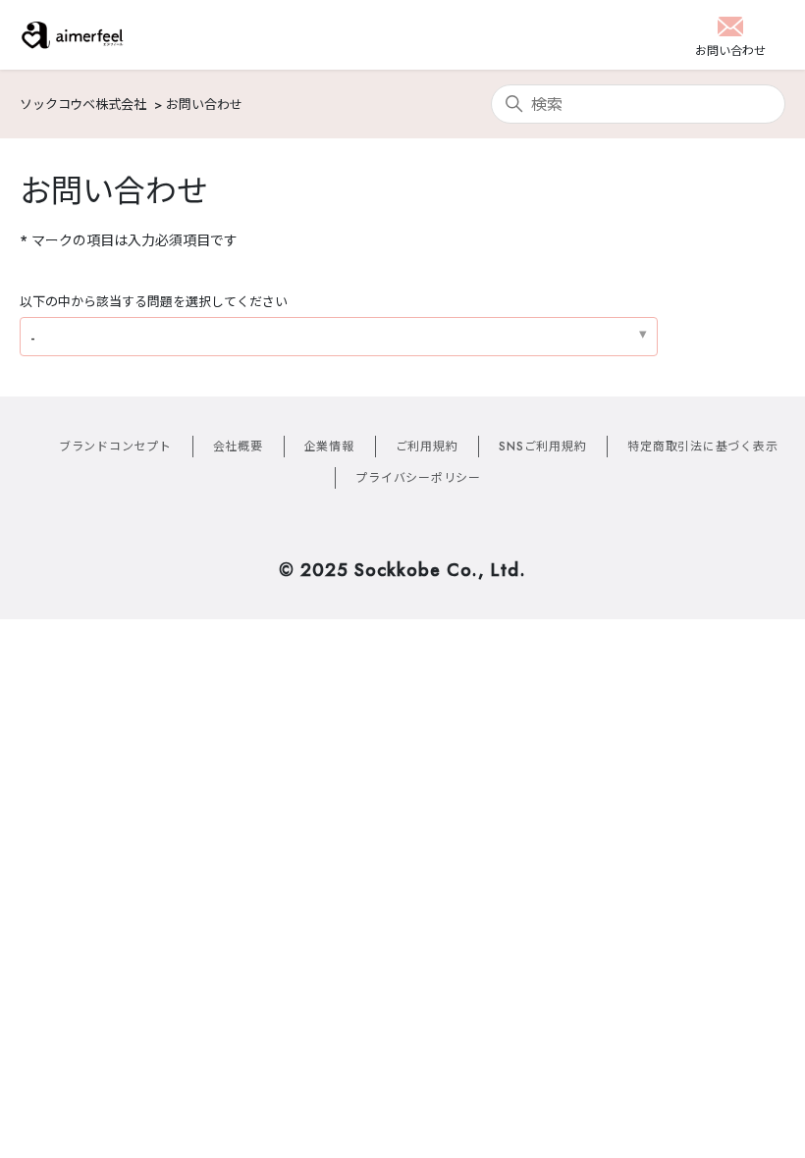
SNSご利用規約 (542, 446)
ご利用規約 (427, 446)
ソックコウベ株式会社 (83, 104)
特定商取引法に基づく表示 (702, 446)
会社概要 (238, 446)
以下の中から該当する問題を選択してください (154, 301)
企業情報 (329, 446)
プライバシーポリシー (418, 478)
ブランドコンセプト (115, 446)
